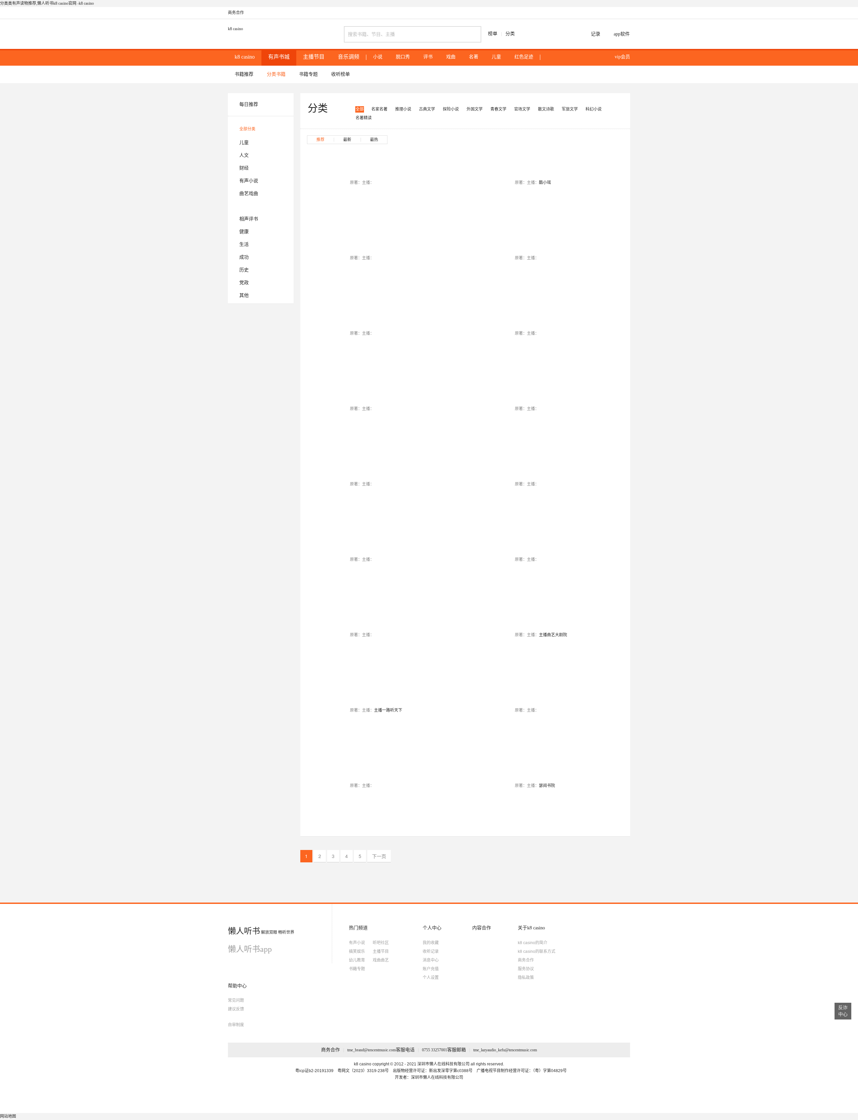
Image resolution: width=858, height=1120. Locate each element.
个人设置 (431, 977)
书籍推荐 (244, 74)
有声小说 (248, 180)
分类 (510, 33)
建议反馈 (236, 1009)
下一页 (379, 856)
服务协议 (526, 969)
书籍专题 (308, 74)
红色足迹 (523, 57)
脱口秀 (403, 57)
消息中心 (431, 960)
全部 (360, 109)
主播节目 (313, 57)
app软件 (622, 34)
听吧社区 (381, 942)
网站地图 (8, 1116)
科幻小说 (594, 109)
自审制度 (236, 1025)
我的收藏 (431, 942)
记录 (595, 34)
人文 (244, 155)
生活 (244, 244)
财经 (244, 168)
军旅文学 (570, 109)
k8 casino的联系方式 (536, 951)
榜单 (492, 33)
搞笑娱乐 (357, 951)
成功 (244, 257)
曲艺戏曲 (248, 193)
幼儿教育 (357, 960)
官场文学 (522, 109)
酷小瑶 (545, 182)
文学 (244, 206)
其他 (244, 295)
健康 (244, 231)
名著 (473, 57)
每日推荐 (248, 104)
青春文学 (498, 109)
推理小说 (403, 109)
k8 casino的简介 (532, 942)
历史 (244, 269)
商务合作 (236, 12)
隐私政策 (526, 977)
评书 (428, 57)
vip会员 (622, 56)
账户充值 (431, 969)
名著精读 (364, 118)
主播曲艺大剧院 (553, 635)
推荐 (320, 139)
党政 (244, 282)
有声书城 (279, 57)
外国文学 (475, 109)
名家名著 (379, 109)
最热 (374, 139)
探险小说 (451, 109)
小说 (377, 57)
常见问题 (236, 1000)
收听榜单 (340, 74)
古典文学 (427, 109)
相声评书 (248, 218)
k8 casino (235, 28)
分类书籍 (276, 74)
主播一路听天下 (388, 710)
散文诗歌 (546, 109)
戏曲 (450, 57)
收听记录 (431, 951)
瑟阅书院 (547, 785)
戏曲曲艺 (381, 960)
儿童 (496, 57)
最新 (347, 139)
